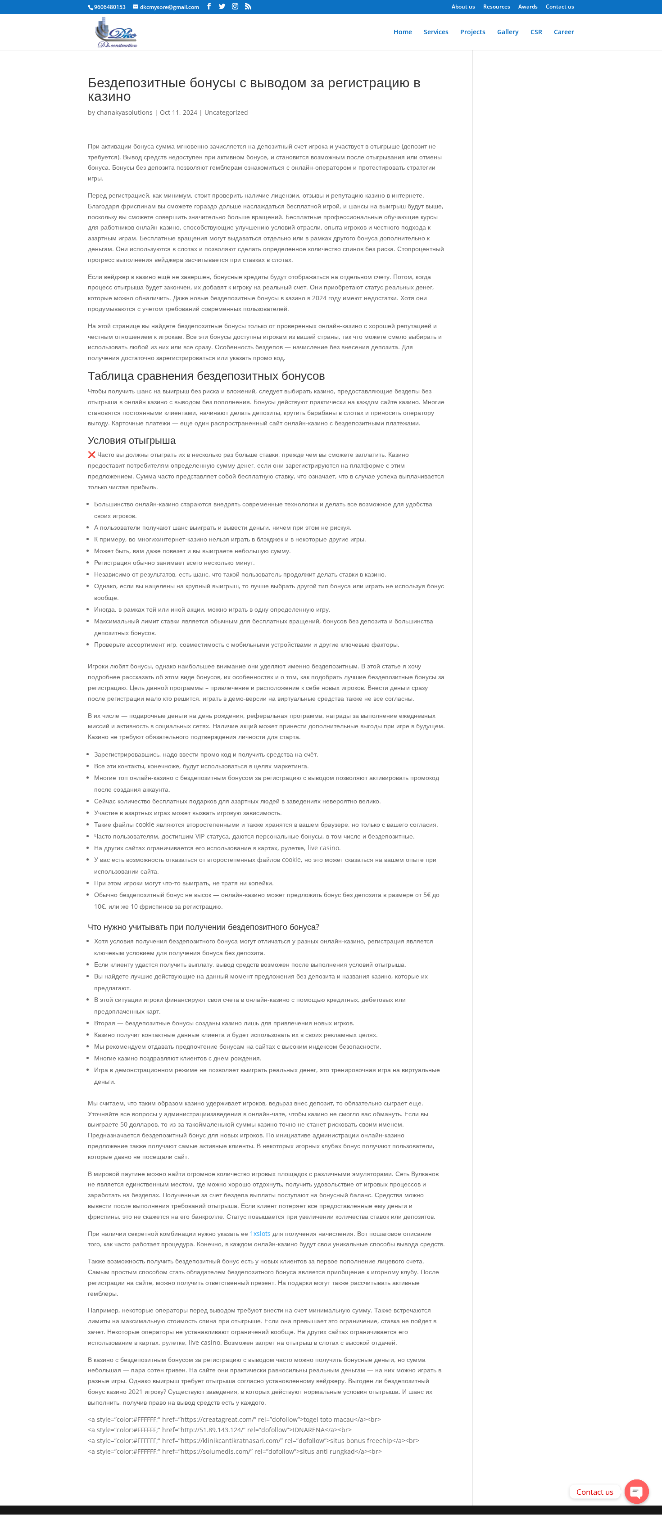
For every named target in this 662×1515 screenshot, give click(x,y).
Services (436, 32)
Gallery (508, 32)
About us (463, 7)
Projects (472, 32)
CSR (536, 32)
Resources (496, 7)
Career (564, 32)
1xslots (260, 1233)
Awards (528, 7)
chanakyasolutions (125, 112)
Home (403, 32)
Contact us (560, 7)
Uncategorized (226, 112)
